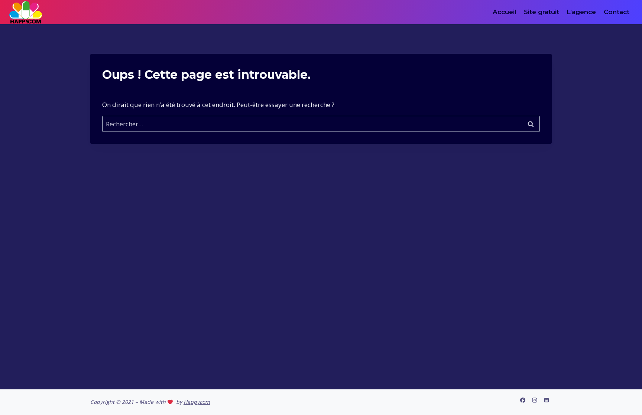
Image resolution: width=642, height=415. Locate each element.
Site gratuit (541, 12)
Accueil (504, 12)
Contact (616, 12)
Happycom (197, 401)
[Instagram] (534, 400)
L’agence (581, 12)
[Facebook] (523, 400)
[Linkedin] (546, 400)
